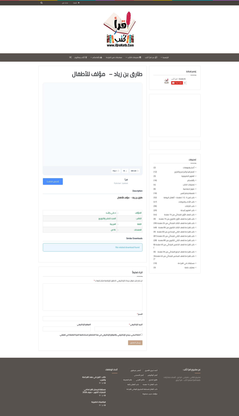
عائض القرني (140, 379)
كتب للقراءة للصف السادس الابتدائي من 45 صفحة (174, 256)
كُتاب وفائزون (79, 57)
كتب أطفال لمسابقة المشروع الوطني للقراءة (142, 389)
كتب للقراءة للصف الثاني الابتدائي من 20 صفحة (175, 236)
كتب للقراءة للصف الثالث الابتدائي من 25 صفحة (175, 223)
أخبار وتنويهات (188, 167)
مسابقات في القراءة (114, 57)
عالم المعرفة (127, 379)
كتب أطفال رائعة (133, 384)
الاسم (139, 314)
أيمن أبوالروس (152, 375)
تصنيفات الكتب (133, 57)
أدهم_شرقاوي (136, 370)
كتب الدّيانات (189, 206)
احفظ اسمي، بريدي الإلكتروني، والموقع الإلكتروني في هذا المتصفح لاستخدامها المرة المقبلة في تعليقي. (99, 334)
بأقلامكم (96, 57)
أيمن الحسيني (139, 375)
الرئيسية (166, 57)
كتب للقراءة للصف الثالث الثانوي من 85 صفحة (176, 227)
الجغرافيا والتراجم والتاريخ (184, 171)
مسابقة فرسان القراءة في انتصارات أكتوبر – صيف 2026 (94, 391)
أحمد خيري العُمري (151, 370)
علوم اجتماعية (188, 189)
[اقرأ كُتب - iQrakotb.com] (119, 29)
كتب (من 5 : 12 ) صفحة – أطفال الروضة (179, 197)
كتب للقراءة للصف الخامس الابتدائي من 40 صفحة (175, 244)
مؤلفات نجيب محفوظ (150, 393)
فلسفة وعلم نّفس (187, 193)
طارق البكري (153, 379)
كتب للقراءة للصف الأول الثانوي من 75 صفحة (176, 219)
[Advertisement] (175, 115)
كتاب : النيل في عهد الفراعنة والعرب (94, 378)
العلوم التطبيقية (187, 176)
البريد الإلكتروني (135, 324)
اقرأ (103, 383)
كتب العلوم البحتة (187, 210)
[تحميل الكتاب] (53, 181)
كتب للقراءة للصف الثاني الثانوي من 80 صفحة (176, 240)
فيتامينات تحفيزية (98, 402)
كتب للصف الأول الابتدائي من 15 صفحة (179, 214)
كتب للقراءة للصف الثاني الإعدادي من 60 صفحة (175, 231)
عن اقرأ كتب (150, 57)
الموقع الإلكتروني (84, 324)
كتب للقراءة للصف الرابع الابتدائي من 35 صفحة (176, 251)
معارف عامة (189, 267)
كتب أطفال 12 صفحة (150, 384)
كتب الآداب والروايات (186, 201)
